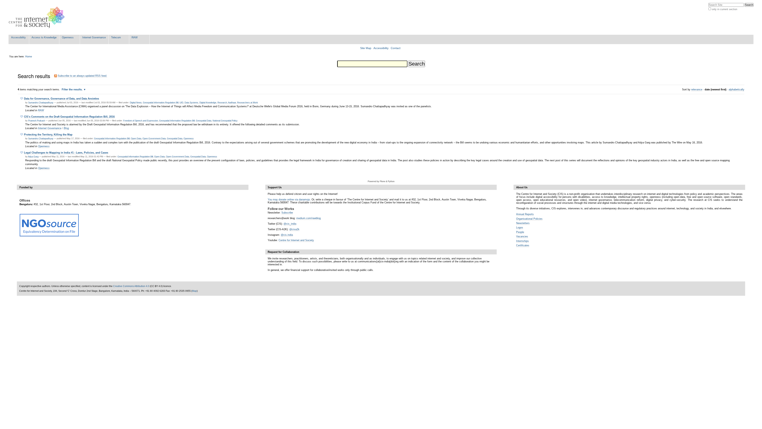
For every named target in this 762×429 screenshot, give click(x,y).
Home (28, 56)
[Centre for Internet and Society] (38, 17)
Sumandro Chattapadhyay (40, 102)
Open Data (136, 138)
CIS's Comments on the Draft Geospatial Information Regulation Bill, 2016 (69, 116)
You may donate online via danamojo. (289, 199)
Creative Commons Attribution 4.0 (131, 286)
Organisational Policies (529, 218)
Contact (395, 48)
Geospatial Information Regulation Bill (160, 102)
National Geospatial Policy (225, 120)
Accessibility (18, 37)
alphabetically (736, 89)
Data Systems (191, 102)
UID (181, 102)
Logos (519, 227)
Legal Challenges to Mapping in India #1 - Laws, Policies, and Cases (66, 152)
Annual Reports (525, 214)
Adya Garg (33, 156)
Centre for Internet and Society (296, 240)
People (520, 232)
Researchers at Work (247, 102)
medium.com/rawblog (308, 218)
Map (194, 291)
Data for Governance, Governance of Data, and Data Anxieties (61, 98)
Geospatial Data (203, 120)
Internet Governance (94, 37)
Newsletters (523, 223)
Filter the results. (72, 89)
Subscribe (287, 212)
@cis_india (290, 223)
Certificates (522, 245)
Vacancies (522, 236)
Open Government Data (154, 138)
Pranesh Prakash (36, 120)
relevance (696, 89)
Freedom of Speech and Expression (140, 120)
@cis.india (287, 234)
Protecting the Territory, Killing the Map (48, 134)
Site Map (365, 48)
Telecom (116, 37)
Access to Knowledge (44, 37)
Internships (522, 241)
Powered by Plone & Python (381, 181)
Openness (68, 37)
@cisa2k (294, 229)
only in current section (724, 9)
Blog (66, 128)
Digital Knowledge (207, 102)
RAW (135, 37)
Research (222, 102)
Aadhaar (232, 102)
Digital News (136, 102)
